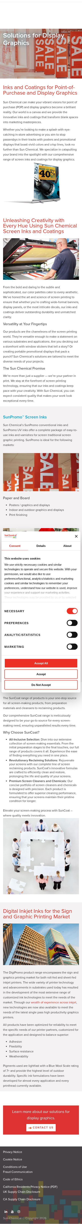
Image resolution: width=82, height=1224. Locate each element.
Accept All (41, 663)
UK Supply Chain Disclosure (21, 1192)
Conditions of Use (15, 1167)
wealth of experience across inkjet (53, 1002)
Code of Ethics (13, 1179)
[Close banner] (76, 536)
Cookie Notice (12, 1159)
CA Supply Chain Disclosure (21, 1199)
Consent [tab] (14, 545)
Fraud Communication (18, 1172)
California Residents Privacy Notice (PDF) (30, 1187)
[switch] (72, 623)
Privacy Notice (12, 1152)
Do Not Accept (41, 684)
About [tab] (67, 545)
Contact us (42, 1127)
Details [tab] (41, 545)
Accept (41, 674)
